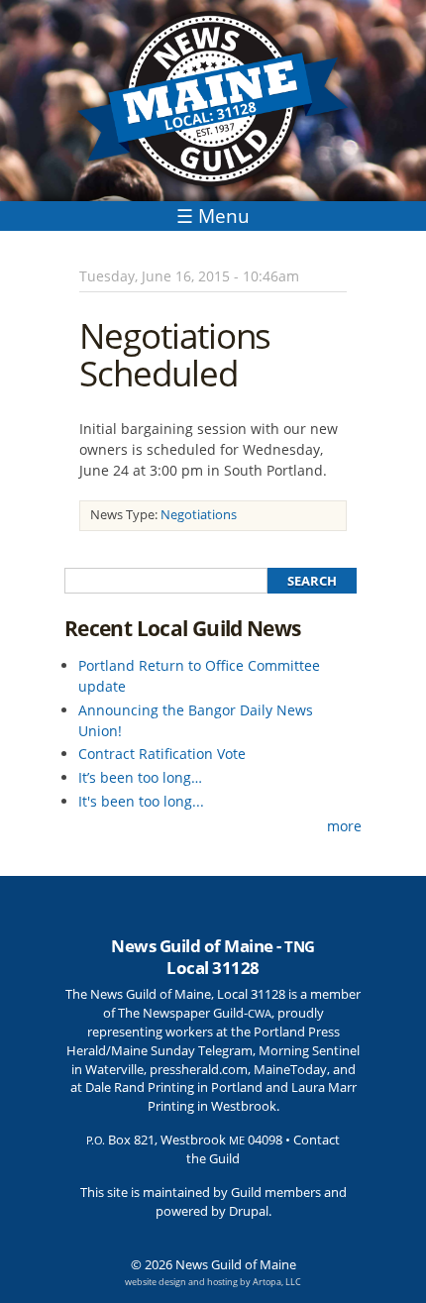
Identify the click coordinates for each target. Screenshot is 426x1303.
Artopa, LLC (277, 1281)
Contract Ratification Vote (162, 753)
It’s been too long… (140, 777)
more (344, 825)
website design (155, 1281)
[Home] (213, 100)
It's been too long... (141, 801)
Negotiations (198, 514)
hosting (222, 1281)
